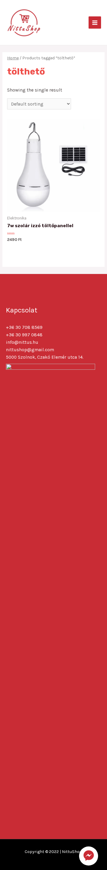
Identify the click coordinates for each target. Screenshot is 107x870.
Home (13, 58)
